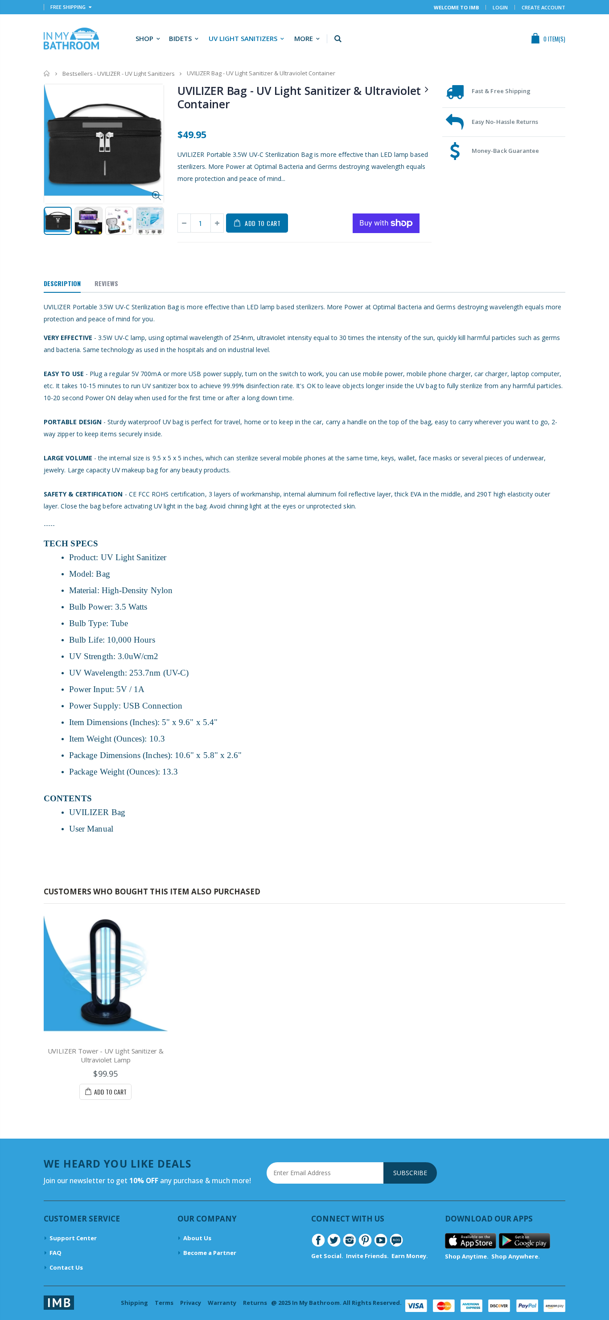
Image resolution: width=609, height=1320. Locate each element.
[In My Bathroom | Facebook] (318, 1239)
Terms (164, 1303)
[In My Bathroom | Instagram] (349, 1239)
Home (47, 73)
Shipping (134, 1303)
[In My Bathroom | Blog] (396, 1239)
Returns (255, 1303)
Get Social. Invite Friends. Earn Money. (369, 1256)
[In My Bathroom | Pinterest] (365, 1239)
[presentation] (53, 223)
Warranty (222, 1303)
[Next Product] (427, 89)
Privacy (190, 1303)
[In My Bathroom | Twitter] (334, 1239)
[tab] (62, 284)
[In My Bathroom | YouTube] (381, 1239)
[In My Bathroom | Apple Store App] (470, 1240)
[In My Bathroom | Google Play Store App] (524, 1240)
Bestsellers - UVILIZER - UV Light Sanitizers (118, 74)
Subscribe (410, 1172)
